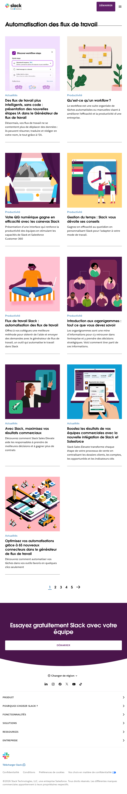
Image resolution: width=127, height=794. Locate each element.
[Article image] (32, 63)
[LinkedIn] (46, 684)
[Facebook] (60, 684)
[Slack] (13, 6)
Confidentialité (11, 772)
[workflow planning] (94, 63)
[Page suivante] (78, 587)
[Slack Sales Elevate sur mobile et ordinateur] (94, 391)
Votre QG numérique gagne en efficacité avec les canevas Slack (32, 219)
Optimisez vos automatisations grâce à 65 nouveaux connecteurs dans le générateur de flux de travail (31, 547)
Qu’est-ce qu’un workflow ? (89, 100)
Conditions (29, 772)
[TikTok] (80, 684)
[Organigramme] (94, 284)
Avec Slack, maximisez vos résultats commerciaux (27, 430)
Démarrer (106, 5)
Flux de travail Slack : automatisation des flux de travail (31, 323)
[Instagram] (53, 684)
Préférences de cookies (51, 772)
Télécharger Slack (12, 764)
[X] (66, 684)
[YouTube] (73, 684)
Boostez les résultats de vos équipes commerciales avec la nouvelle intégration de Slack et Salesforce (92, 435)
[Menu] (120, 6)
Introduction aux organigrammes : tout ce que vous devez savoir (94, 323)
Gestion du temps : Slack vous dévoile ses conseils (91, 219)
